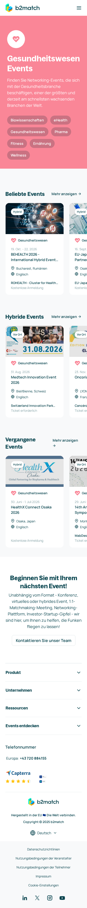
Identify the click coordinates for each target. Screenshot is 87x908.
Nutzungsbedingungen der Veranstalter (44, 858)
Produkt (13, 672)
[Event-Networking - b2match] (22, 7)
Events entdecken (22, 725)
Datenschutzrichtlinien (43, 849)
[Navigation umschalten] (79, 7)
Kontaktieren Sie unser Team (43, 640)
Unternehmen (19, 690)
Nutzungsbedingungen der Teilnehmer (43, 867)
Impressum (43, 876)
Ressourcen (17, 708)
